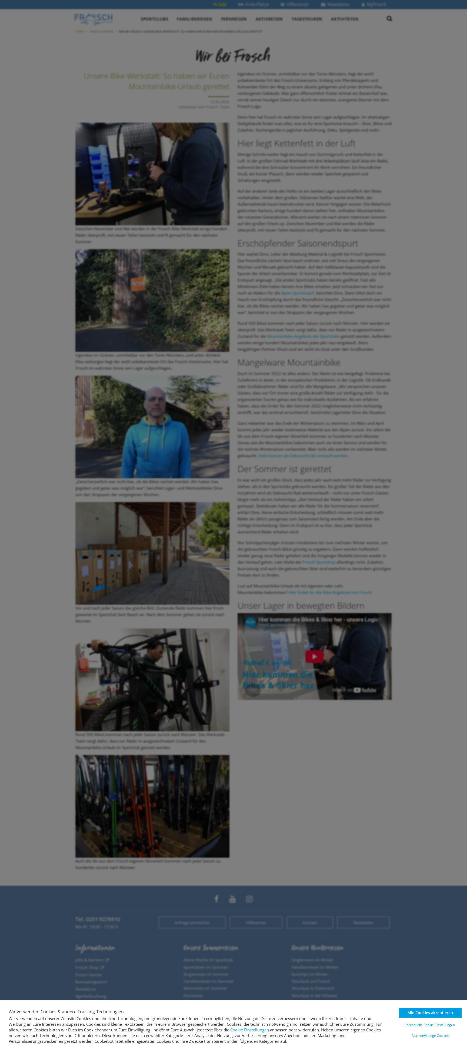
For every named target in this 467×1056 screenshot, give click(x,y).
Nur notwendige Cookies (430, 1035)
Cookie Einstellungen (249, 1029)
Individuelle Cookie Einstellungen (430, 1024)
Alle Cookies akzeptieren (430, 1012)
